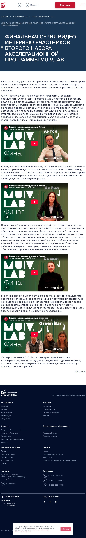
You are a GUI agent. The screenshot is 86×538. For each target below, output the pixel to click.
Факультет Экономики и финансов (14, 430)
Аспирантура (6, 416)
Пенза (3, 451)
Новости (46, 451)
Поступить (65, 5)
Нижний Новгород (8, 454)
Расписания (47, 406)
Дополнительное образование (12, 439)
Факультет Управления (9, 433)
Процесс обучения (50, 433)
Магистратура (6, 412)
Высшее (4, 409)
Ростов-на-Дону (7, 460)
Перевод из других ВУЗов (53, 454)
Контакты (46, 416)
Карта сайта (47, 457)
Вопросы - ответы (50, 436)
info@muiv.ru (10, 484)
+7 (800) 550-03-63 (55, 485)
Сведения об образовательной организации (68, 395)
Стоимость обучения (51, 412)
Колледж (4, 406)
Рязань (3, 464)
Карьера (4, 442)
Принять (66, 529)
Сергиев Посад (7, 457)
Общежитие (5, 419)
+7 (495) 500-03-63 (55, 480)
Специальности (49, 409)
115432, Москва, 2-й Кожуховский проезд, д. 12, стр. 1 (15, 477)
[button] (20, 5)
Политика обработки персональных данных (59, 460)
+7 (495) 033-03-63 (55, 476)
